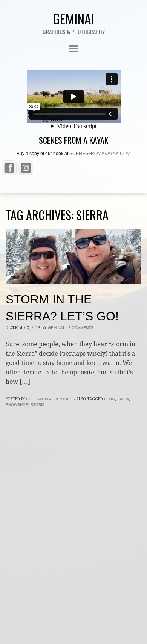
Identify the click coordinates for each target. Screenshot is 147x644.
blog (109, 399)
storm (37, 405)
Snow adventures (56, 399)
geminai (56, 328)
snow (123, 399)
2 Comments (80, 328)
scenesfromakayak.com (99, 153)
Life (30, 399)
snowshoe (17, 405)
